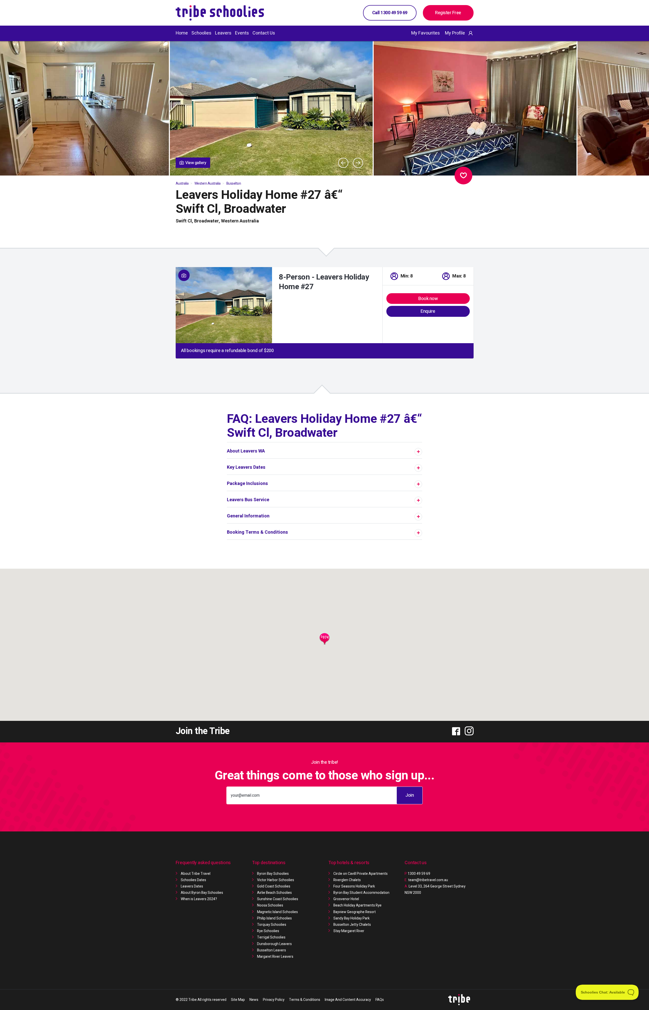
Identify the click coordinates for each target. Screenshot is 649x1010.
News (253, 999)
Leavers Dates (192, 886)
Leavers (223, 33)
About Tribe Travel (195, 873)
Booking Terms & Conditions (257, 532)
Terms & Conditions (304, 999)
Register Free (448, 12)
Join (409, 795)
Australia (182, 183)
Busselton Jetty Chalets (352, 924)
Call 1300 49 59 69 (389, 12)
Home (182, 33)
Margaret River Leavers (275, 956)
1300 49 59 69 (417, 873)
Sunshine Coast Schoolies (277, 899)
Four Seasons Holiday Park (354, 886)
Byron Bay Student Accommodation (361, 892)
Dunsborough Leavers (274, 944)
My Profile (455, 33)
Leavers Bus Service (248, 499)
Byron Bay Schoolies (273, 873)
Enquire (428, 311)
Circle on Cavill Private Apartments (360, 873)
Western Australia (207, 183)
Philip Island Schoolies (274, 918)
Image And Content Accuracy (348, 999)
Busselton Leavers (271, 950)
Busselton (233, 183)
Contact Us (264, 33)
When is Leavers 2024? (199, 899)
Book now (428, 298)
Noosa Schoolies (270, 905)
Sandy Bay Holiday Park (351, 918)
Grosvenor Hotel (346, 899)
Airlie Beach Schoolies (274, 892)
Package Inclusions (247, 483)
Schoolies (201, 33)
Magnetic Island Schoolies (277, 912)
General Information (248, 516)
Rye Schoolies (268, 931)
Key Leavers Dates (246, 467)
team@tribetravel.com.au (428, 880)
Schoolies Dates (193, 880)
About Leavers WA (246, 451)
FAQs (379, 999)
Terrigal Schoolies (271, 937)
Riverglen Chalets (347, 880)
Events (242, 33)
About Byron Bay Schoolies (202, 892)
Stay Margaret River (348, 931)
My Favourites (425, 33)
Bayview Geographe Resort (354, 912)
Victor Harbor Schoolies (275, 880)
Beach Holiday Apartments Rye (357, 905)
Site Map (238, 999)
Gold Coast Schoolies (273, 886)
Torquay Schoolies (271, 924)
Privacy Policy (273, 999)
